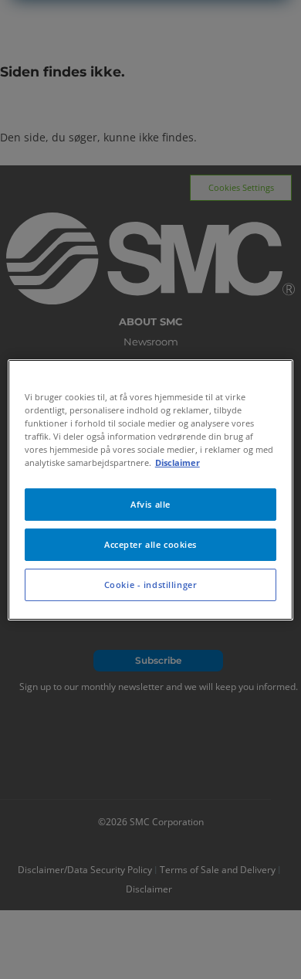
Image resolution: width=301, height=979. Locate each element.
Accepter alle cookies (150, 544)
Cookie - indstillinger (151, 584)
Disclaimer (177, 462)
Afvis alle (150, 504)
